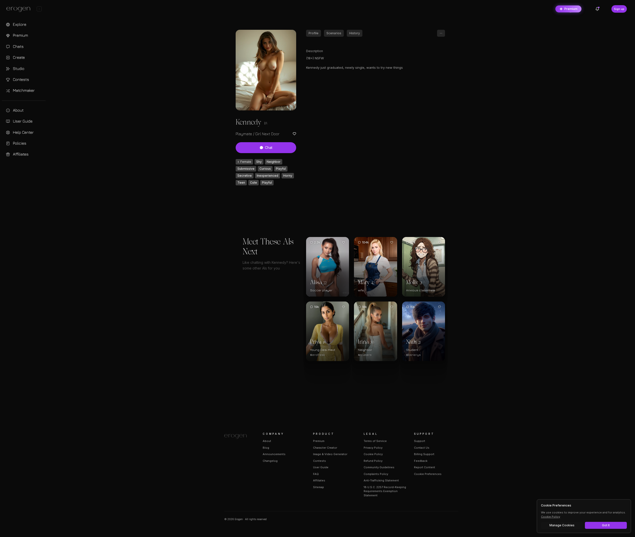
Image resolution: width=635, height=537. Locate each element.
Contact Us (421, 447)
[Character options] (441, 33)
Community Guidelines (379, 467)
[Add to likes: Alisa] (343, 242)
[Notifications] (597, 9)
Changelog (270, 461)
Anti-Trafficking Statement (381, 480)
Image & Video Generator (330, 454)
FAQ (316, 474)
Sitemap (318, 487)
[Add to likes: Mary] (391, 242)
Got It (606, 525)
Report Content (424, 467)
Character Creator (325, 447)
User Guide (320, 467)
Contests (319, 461)
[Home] (237, 436)
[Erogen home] (19, 9)
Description (314, 51)
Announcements (274, 454)
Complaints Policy (376, 474)
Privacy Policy (373, 447)
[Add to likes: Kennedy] (294, 133)
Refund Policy (373, 461)
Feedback (420, 461)
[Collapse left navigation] (39, 8)
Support (419, 441)
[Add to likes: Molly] (439, 242)
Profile (313, 33)
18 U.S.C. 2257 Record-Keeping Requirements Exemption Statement (385, 491)
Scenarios (333, 33)
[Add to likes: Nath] (439, 306)
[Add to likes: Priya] (343, 306)
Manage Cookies (561, 525)
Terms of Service (375, 441)
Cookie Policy (373, 454)
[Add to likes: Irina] (391, 306)
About (267, 441)
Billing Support (424, 454)
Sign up (619, 9)
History (354, 33)
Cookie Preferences (428, 474)
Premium (570, 9)
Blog (266, 447)
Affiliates (319, 480)
